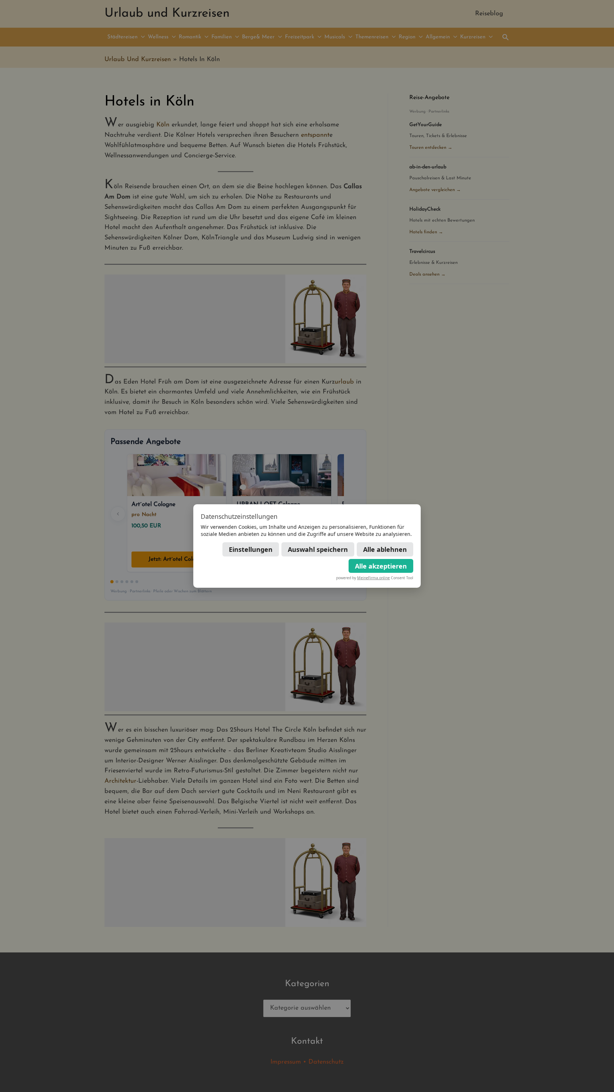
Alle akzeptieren (381, 566)
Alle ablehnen (385, 549)
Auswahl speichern (318, 549)
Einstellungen (251, 549)
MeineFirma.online (373, 577)
